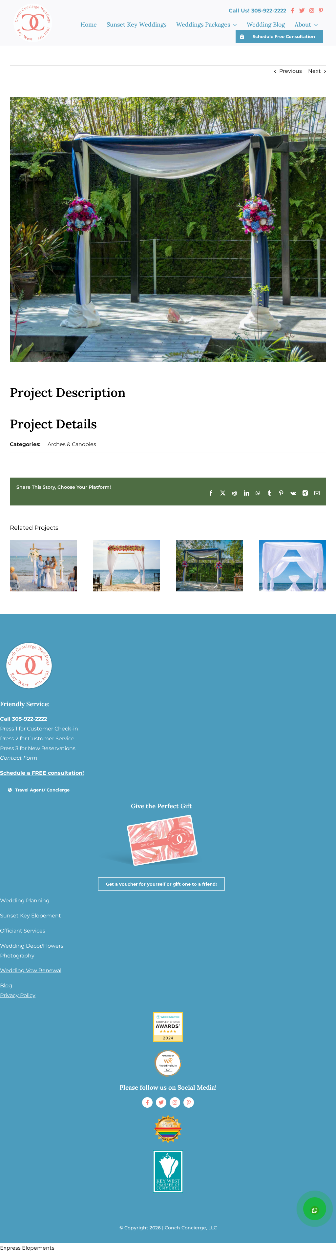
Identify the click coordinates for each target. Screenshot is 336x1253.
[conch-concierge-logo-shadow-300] (29, 642)
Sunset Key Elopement (30, 916)
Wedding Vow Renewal (30, 970)
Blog (6, 985)
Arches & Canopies (72, 444)
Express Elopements (27, 1248)
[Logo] (168, 1153)
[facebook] (147, 1102)
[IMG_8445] (168, 1051)
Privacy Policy (17, 995)
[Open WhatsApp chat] (314, 1208)
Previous (290, 71)
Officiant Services (22, 931)
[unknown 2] (168, 1117)
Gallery (43, 566)
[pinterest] (188, 1102)
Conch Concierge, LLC (191, 1228)
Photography (17, 956)
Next (314, 71)
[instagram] (175, 1102)
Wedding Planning (25, 900)
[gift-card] (160, 810)
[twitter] (161, 1102)
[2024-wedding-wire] (168, 1015)
